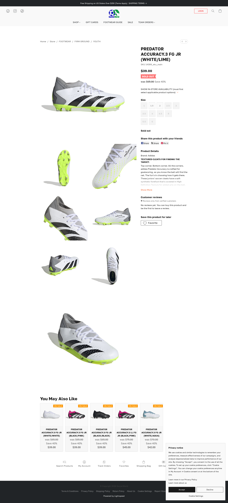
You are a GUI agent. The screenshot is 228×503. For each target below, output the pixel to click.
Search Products (64, 466)
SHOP (76, 22)
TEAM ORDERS (146, 22)
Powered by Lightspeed (114, 496)
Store (52, 41)
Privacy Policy (87, 491)
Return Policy (118, 491)
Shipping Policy (103, 491)
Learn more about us (177, 483)
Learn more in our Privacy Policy (182, 479)
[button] (114, 13)
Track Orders (104, 466)
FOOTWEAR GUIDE (112, 22)
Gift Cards (163, 466)
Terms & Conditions (70, 491)
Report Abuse (161, 491)
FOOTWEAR (65, 41)
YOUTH (97, 41)
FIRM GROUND (82, 41)
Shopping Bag (144, 466)
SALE (130, 22)
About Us (131, 491)
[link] (138, 3)
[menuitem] (182, 41)
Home (43, 41)
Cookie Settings (145, 491)
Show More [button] (146, 189)
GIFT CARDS (92, 22)
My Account (84, 466)
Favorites (124, 466)
